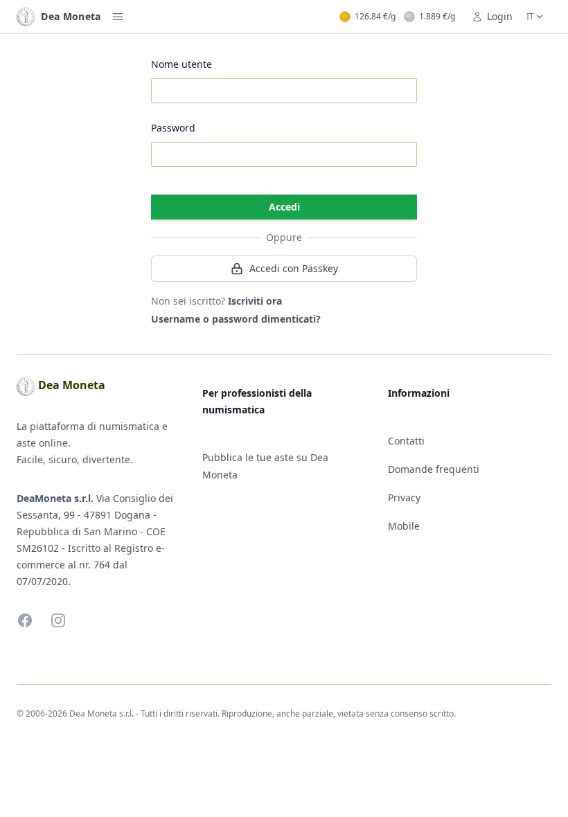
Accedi (284, 206)
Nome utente (181, 64)
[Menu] (118, 17)
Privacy (404, 497)
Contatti (406, 440)
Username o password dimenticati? (236, 318)
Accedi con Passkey (293, 268)
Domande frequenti (433, 469)
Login (500, 16)
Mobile (404, 525)
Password (173, 127)
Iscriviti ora (255, 300)
